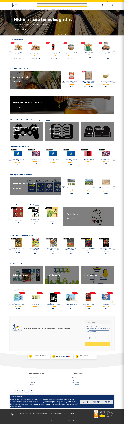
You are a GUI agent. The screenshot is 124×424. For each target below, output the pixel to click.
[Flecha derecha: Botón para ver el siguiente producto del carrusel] (114, 52)
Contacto (31, 384)
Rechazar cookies (85, 402)
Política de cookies (24, 413)
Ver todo (48, 120)
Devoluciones (32, 382)
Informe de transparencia (68, 413)
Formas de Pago (33, 380)
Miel (42, 9)
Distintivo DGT (47, 9)
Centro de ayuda (33, 377)
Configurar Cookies (96, 402)
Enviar (98, 344)
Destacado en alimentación (26, 9)
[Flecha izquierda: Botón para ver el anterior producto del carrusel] (10, 52)
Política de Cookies (15, 406)
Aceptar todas (107, 402)
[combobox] (62, 5)
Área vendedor (75, 384)
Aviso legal (32, 413)
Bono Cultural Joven (71, 9)
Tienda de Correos (15, 9)
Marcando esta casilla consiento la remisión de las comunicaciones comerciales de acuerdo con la (98, 329)
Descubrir (74, 377)
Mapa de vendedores (77, 380)
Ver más (26, 39)
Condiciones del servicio (41, 413)
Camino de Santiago (61, 9)
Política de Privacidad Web (55, 413)
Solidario (54, 9)
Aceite (39, 9)
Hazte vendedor (76, 382)
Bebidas (35, 9)
